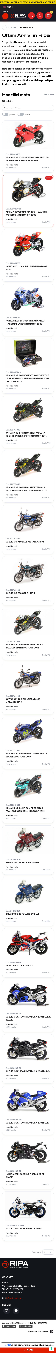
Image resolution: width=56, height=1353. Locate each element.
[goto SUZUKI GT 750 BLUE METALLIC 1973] (28, 519)
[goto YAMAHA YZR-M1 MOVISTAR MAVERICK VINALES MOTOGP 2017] (28, 731)
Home (13, 27)
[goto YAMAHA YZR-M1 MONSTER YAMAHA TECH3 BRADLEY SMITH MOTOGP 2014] (28, 410)
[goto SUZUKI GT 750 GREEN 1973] (28, 571)
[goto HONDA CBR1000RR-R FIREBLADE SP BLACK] (28, 1151)
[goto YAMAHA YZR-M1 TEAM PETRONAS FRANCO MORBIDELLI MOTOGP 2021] (28, 785)
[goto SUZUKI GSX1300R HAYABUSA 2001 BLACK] (28, 1049)
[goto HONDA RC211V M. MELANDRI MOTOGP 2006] (28, 244)
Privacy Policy (10, 1326)
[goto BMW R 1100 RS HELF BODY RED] (28, 840)
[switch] (5, 114)
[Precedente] (4, 27)
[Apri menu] (5, 16)
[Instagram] (6, 1310)
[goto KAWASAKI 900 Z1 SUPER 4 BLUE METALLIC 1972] (28, 676)
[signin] (39, 15)
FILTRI (30, 1350)
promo (12, 114)
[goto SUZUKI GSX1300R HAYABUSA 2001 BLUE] (28, 1100)
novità (27, 114)
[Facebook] (16, 1310)
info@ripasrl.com (14, 1298)
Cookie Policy (26, 1326)
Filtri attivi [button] (6, 101)
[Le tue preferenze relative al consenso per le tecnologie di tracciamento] (51, 1348)
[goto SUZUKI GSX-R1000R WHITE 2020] (28, 1206)
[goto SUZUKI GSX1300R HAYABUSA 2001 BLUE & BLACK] (28, 994)
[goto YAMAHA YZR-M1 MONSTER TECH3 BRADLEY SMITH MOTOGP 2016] (28, 622)
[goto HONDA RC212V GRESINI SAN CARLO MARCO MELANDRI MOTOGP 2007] (28, 298)
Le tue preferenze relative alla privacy (31, 1345)
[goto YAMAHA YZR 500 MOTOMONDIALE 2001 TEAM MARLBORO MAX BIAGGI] (28, 135)
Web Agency (33, 1331)
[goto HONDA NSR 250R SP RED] (28, 943)
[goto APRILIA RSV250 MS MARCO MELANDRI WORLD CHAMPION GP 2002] (28, 189)
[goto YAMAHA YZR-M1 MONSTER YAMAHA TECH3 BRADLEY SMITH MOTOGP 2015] (28, 465)
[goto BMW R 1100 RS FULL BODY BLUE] (28, 891)
